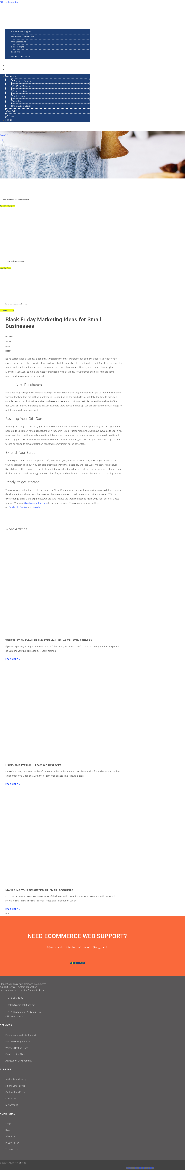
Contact (11, 116)
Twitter (23, 507)
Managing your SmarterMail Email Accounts (39, 890)
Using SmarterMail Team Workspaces (33, 765)
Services (11, 26)
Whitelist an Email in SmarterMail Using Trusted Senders (48, 640)
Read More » (12, 659)
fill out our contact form (35, 503)
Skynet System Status (20, 56)
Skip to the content (9, 2)
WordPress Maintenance (22, 37)
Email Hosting (17, 47)
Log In (9, 69)
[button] (63, 337)
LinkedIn (36, 507)
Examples (15, 52)
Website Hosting (18, 42)
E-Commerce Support (21, 32)
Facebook (13, 507)
